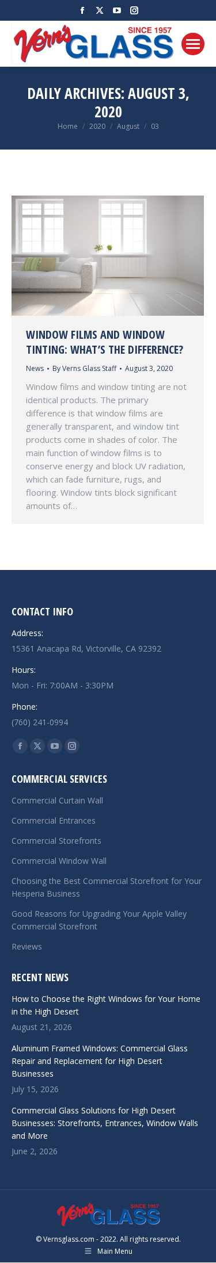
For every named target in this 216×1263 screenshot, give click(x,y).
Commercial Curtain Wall (57, 800)
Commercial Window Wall (59, 860)
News (35, 368)
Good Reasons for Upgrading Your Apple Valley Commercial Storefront (99, 920)
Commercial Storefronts (56, 840)
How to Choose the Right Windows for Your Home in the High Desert (106, 1005)
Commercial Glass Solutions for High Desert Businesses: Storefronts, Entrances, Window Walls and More (105, 1123)
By (84, 368)
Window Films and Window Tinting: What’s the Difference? (104, 342)
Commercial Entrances (54, 820)
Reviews (27, 946)
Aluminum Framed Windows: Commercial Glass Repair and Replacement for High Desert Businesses (100, 1061)
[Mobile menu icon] (192, 44)
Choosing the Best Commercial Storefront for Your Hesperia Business (107, 887)
